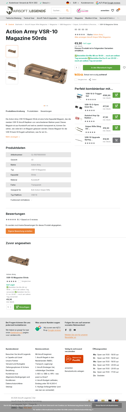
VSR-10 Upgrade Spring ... (92, 138)
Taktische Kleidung (13, 18)
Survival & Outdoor (107, 18)
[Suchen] (67, 10)
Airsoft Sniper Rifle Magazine (36, 24)
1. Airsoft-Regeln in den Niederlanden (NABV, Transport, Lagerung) (44, 360)
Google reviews (113, 3)
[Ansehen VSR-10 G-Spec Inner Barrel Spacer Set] (79, 107)
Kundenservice (87, 3)
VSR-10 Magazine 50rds (17, 277)
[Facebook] (66, 330)
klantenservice (16, 332)
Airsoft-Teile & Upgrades (47, 18)
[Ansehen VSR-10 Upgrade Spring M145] (79, 140)
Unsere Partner (12, 361)
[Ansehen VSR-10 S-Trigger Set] (79, 96)
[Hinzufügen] (116, 95)
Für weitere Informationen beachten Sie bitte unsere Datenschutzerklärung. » (63, 410)
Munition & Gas (91, 18)
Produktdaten (32, 111)
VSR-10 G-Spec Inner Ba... (92, 105)
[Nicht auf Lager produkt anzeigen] (116, 140)
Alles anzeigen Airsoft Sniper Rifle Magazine (93, 37)
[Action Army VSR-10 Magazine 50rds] (18, 261)
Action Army (98, 34)
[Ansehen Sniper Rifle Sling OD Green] (79, 129)
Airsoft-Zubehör (65, 18)
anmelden (69, 368)
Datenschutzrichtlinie (14, 383)
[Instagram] (70, 330)
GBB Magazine (65, 24)
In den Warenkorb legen (101, 68)
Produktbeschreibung (15, 111)
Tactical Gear (29, 18)
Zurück (11, 24)
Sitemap (9, 387)
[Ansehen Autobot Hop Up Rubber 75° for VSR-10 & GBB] (79, 118)
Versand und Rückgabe (15, 364)
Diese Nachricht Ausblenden (107, 405)
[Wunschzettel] (112, 10)
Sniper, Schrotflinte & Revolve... (85, 24)
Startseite (19, 24)
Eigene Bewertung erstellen (20, 231)
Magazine (79, 18)
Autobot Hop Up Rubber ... (92, 116)
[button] (44, 105)
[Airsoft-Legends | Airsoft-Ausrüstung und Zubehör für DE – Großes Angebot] (26, 10)
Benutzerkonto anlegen (74, 371)
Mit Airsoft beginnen (43, 354)
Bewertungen (46, 111)
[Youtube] (75, 330)
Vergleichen (82, 79)
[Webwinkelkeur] (82, 10)
